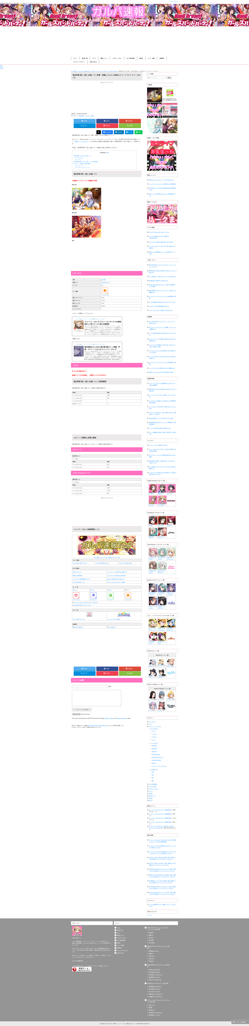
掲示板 (141, 58)
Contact (2, 68)
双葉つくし (152, 676)
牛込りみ (151, 937)
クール (153, 731)
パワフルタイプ (76, 599)
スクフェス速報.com (77, 960)
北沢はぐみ (152, 1010)
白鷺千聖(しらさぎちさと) (155, 974)
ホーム (75, 58)
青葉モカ (151, 953)
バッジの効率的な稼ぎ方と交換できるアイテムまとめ (162, 334)
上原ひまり (152, 958)
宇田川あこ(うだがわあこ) (155, 994)
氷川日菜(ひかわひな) (154, 972)
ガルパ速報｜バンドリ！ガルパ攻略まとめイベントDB (107, 557)
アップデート (152, 721)
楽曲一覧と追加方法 (78, 627)
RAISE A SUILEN (156, 760)
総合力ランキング (77, 571)
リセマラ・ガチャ (117, 58)
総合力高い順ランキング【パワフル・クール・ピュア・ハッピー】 (162, 265)
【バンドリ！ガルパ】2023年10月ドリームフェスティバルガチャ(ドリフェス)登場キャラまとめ (162, 852)
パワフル (154, 737)
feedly (131, 125)
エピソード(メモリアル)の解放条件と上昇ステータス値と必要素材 (162, 384)
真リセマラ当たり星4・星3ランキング (159, 232)
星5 (153, 780)
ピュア (153, 740)
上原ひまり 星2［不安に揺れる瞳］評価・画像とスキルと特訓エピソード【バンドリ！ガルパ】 (162, 858)
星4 (153, 777)
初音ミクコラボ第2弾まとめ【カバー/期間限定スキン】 (162, 194)
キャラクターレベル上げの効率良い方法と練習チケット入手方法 (162, 351)
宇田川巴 (151, 961)
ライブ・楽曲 (151, 58)
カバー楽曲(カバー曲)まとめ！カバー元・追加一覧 (162, 276)
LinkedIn (119, 132)
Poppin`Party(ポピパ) (157, 757)
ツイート (149, 915)
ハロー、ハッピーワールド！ (159, 766)
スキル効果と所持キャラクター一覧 (81, 605)
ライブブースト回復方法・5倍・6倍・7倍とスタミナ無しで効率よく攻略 (162, 345)
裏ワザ (151, 800)
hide (107, 152)
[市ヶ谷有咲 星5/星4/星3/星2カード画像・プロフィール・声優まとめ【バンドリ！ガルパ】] (169, 125)
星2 (153, 772)
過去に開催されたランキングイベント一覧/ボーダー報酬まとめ (162, 291)
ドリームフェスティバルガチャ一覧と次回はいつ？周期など (162, 247)
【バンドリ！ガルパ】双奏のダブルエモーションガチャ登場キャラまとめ (162, 846)
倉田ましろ (152, 666)
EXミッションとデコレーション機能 (116, 582)
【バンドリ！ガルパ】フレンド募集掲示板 (160, 810)
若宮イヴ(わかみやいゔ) (155, 979)
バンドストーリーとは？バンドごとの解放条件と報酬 (162, 297)
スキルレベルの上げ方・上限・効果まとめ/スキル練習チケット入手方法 (162, 413)
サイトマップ (174, 1)
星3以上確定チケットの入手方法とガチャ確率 (161, 418)
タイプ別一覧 (153, 728)
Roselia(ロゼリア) (106, 282)
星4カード (75, 589)
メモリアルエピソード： (83, 167)
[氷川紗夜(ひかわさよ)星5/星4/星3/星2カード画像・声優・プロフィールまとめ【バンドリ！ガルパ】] (154, 94)
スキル (78, 159)
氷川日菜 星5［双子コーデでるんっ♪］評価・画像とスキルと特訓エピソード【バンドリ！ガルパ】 (162, 887)
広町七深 (169, 666)
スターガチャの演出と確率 (125, 563)
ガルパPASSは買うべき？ (79, 582)
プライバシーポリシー (79, 62)
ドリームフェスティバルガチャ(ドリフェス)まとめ (85, 602)
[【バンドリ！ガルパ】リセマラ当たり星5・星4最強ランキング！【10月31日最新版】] (154, 110)
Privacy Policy (109, 718)
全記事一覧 (85, 58)
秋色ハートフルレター (81, 141)
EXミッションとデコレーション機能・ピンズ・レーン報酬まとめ (162, 328)
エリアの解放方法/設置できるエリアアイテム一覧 (162, 302)
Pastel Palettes (156, 754)
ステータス (79, 158)
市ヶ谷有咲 (152, 942)
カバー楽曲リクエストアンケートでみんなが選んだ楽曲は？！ (162, 467)
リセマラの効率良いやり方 (102, 563)
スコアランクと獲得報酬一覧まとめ (81, 579)
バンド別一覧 (153, 743)
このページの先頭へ (240, 1022)
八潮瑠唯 (160, 676)
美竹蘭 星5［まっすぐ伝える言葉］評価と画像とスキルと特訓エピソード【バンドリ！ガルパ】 (162, 881)
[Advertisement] (124, 41)
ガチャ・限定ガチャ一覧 (78, 619)
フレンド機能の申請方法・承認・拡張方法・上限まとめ (162, 433)
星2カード (109, 589)
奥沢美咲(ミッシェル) (154, 1015)
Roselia (82, 116)
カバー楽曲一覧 (111, 627)
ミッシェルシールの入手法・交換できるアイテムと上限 (162, 407)
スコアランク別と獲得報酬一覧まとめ (159, 306)
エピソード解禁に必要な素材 (82, 163)
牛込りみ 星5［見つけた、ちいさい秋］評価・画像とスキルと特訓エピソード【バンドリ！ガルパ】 (162, 893)
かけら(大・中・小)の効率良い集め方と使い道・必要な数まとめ (162, 339)
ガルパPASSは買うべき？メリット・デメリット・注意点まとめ (162, 322)
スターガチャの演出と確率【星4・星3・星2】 (161, 242)
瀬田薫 (150, 1007)
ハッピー (87, 116)
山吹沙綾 (151, 940)
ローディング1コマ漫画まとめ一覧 (158, 445)
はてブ (130, 132)
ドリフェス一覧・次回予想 (113, 619)
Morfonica (154, 748)
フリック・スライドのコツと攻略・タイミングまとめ (162, 395)
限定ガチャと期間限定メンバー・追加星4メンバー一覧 (162, 252)
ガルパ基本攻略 (130, 58)
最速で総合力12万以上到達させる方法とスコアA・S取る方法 (162, 271)
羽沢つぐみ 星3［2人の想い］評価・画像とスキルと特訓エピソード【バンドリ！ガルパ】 (162, 864)
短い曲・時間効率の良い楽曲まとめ (115, 579)
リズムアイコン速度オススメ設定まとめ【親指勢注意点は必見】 (162, 401)
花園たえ (151, 935)
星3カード (92, 589)
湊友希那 (104, 279)
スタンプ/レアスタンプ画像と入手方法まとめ (161, 310)
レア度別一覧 (153, 769)
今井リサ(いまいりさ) (154, 991)
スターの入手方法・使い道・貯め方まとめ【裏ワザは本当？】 (162, 357)
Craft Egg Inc (103, 725)
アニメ (94, 58)
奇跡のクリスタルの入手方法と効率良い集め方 (161, 372)
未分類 (151, 798)
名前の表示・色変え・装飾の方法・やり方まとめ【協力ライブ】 (162, 461)
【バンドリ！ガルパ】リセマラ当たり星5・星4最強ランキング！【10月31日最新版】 (162, 840)
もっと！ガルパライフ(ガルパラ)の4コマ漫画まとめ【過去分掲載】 (162, 450)
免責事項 (161, 58)
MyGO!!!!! (154, 751)
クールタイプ (93, 599)
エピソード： (80, 165)
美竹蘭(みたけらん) (154, 951)
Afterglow (154, 745)
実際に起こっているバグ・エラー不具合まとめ (161, 180)
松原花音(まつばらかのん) (155, 1012)
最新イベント (104, 58)
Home (1, 65)
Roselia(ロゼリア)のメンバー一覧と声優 (157, 983)
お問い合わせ (93, 62)
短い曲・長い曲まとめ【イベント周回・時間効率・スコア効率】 (162, 285)
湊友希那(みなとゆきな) (155, 986)
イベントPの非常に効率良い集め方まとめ (160, 428)
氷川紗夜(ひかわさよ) (154, 989)
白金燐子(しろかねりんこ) (155, 996)
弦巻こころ (152, 1005)
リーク (151, 791)
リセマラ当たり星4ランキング (80, 563)
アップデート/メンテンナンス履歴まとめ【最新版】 (162, 184)
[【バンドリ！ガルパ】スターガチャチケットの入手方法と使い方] (169, 94)
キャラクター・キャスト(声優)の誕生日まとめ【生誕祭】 (162, 456)
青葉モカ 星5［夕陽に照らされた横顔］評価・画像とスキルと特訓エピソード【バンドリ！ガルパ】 (162, 875)
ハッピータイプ (105, 294)
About (1, 66)
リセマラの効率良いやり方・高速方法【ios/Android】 (159, 237)
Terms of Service (121, 718)
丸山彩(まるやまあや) (154, 969)
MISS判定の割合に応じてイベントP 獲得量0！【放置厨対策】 (162, 423)
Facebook (108, 132)
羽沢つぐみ (152, 956)
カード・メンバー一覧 (155, 726)
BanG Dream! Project (93, 725)
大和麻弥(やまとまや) (154, 977)
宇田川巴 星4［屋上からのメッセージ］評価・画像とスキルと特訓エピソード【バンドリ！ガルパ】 (162, 870)
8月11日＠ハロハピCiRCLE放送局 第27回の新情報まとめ (162, 189)
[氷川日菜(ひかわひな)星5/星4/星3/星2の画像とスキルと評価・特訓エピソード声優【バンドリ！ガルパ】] (154, 125)
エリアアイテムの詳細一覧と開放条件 (116, 575)
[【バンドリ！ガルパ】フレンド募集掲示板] (169, 110)
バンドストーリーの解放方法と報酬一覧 (117, 571)
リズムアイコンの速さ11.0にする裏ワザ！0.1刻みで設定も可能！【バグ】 (162, 473)
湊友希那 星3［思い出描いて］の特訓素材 (85, 161)
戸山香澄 (151, 932)
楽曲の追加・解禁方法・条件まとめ (158, 280)
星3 (92, 116)
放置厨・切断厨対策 (77, 575)
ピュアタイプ (110, 599)
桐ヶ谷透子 (161, 665)
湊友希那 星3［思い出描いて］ (82, 156)
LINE (139, 132)
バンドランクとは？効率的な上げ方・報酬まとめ (162, 368)
